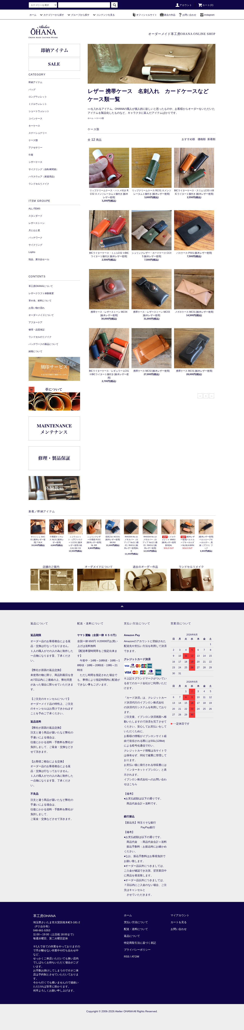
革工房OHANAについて (41, 286)
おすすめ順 (188, 139)
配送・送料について (136, 929)
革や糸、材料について (40, 300)
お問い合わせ (189, 15)
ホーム (33, 15)
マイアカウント (180, 915)
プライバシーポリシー (137, 949)
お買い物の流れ (37, 308)
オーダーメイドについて (41, 315)
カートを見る (179, 922)
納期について (35, 351)
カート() (208, 5)
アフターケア (35, 322)
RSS (126, 956)
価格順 (202, 139)
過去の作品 (169, 15)
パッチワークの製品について (43, 344)
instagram (209, 15)
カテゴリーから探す (53, 15)
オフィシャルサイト (146, 15)
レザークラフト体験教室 (41, 293)
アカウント (186, 5)
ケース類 (100, 118)
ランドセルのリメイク (40, 337)
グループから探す (80, 15)
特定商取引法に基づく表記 (140, 942)
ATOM (135, 956)
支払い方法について (136, 922)
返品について (132, 935)
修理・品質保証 (37, 329)
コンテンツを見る (105, 15)
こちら (133, 784)
